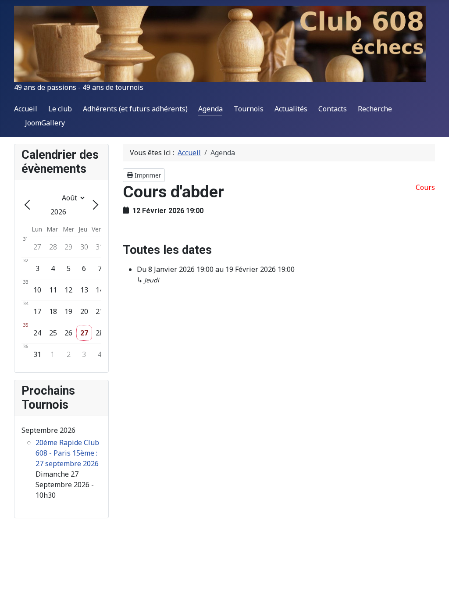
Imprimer (147, 175)
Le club (60, 109)
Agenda (210, 109)
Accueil (25, 109)
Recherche (375, 109)
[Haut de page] (433, 583)
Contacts (332, 109)
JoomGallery (45, 123)
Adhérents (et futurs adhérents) (135, 109)
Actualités (290, 109)
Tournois (249, 109)
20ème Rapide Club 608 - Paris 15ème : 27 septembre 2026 (67, 453)
